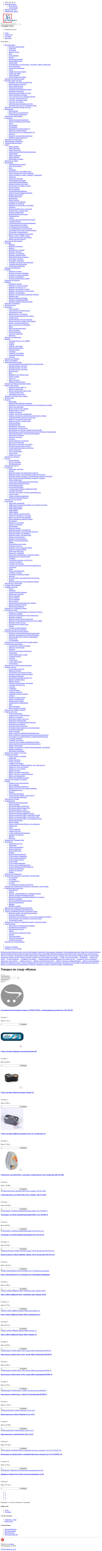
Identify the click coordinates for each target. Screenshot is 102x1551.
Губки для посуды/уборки (17, 756)
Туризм (7, 781)
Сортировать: (5, 976)
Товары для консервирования (19, 496)
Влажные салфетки (15, 617)
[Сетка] (3, 974)
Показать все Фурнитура (13, 874)
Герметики (12, 48)
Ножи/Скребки (14, 200)
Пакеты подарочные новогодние (20, 391)
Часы (10, 704)
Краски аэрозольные (16, 59)
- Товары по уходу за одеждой (86, 959)
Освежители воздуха (16, 88)
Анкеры (11, 343)
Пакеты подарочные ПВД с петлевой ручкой (24, 817)
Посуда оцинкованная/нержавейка (20, 901)
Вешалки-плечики (15, 671)
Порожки (12, 649)
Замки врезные (14, 146)
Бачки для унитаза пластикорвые (20, 517)
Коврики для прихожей (17, 293)
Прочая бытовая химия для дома (20, 93)
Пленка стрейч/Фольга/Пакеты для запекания (24, 824)
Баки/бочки (13, 401)
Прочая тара (13, 826)
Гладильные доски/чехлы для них (20, 672)
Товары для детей (15, 455)
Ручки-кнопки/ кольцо (16, 860)
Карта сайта (9, 1521)
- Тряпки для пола (24, 961)
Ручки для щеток (14, 761)
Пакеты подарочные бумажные (19, 811)
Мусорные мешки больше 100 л (19, 808)
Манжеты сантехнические (18, 539)
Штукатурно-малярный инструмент (21, 234)
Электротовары (10, 924)
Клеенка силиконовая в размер (19, 278)
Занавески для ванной (16, 523)
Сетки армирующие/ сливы (18, 655)
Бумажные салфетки (16, 613)
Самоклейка (13, 653)
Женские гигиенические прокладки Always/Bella (25, 621)
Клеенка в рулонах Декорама (18, 273)
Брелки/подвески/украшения (18, 120)
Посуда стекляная (15, 462)
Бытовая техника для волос (18, 366)
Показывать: (5, 979)
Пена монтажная (14, 66)
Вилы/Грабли (13, 890)
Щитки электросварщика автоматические (19, 909)
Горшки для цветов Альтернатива (20, 414)
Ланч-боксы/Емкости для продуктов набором (24, 433)
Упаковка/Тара (10, 801)
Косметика (8, 307)
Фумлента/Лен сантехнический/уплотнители (24, 578)
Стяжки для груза (15, 831)
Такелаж (12, 357)
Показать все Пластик (12, 457)
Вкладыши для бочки (16, 469)
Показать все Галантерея (13, 139)
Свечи (11, 70)
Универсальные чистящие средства (21, 104)
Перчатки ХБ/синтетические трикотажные (23, 637)
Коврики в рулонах (15, 284)
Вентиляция (9, 109)
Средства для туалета (16, 102)
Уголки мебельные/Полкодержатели (21, 867)
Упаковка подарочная (16, 835)
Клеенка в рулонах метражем (19, 275)
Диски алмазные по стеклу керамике (21, 173)
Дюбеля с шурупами (16, 346)
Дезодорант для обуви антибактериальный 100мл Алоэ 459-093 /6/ (24, 1215)
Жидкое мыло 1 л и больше (18, 314)
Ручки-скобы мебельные (17, 863)
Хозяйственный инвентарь (14, 888)
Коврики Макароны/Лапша (18, 298)
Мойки (11, 542)
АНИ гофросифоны (15, 508)
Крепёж (7, 339)
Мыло (11, 326)
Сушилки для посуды (16, 740)
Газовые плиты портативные (18, 783)
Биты (10, 168)
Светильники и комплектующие (20, 933)
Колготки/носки (10, 305)
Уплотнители (13, 663)
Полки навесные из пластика (19, 441)
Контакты (8, 38)
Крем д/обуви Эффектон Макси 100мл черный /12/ (19, 1334)
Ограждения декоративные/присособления (23, 482)
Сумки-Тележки (14, 690)
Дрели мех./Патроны (16, 178)
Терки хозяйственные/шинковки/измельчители (25, 744)
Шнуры (11, 836)
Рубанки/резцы (14, 216)
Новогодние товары (11, 385)
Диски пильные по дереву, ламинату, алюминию (25, 175)
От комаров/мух (14, 881)
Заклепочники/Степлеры (17, 180)
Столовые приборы (15, 738)
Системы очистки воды (17, 685)
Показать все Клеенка (12, 280)
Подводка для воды (15, 546)
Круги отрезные (14, 189)
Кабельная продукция (16, 929)
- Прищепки (83, 957)
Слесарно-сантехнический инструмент (22, 219)
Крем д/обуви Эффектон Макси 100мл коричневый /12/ (20, 1314)
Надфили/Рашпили (15, 196)
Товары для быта (10, 667)
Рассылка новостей (11, 1534)
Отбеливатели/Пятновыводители (20, 89)
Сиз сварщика (13, 640)
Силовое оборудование (13, 585)
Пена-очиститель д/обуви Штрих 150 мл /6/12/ (17, 1434)
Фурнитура (8, 842)
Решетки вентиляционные (18, 114)
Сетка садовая (13, 494)
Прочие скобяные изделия (17, 605)
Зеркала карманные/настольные (19, 121)
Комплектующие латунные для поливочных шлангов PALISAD (30, 476)
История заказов (10, 1531)
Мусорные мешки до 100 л (18, 810)
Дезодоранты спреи (15, 312)
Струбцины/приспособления (18, 227)
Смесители (12, 567)
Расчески (12, 134)
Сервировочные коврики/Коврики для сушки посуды (27, 765)
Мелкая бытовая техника (13, 362)
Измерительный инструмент (18, 184)
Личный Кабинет (11, 1529)
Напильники (13, 198)
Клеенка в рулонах (15, 271)
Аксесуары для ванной (16, 503)
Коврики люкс (14, 296)
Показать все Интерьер (12, 268)
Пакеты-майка (14, 822)
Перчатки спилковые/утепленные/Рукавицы (24, 635)
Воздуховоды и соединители (18, 113)
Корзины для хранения (16, 253)
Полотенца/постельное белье (18, 624)
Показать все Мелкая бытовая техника (18, 384)
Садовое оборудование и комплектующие (23, 489)
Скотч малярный (14, 829)
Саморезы (12, 351)
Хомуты (11, 580)
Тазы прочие (13, 453)
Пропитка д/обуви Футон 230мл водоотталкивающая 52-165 (22, 1474)
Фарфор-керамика (15, 464)
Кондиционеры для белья (17, 84)
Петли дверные (14, 597)
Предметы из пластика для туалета (20, 444)
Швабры (12, 904)
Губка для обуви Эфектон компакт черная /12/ (17, 1092)
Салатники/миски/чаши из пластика (21, 448)
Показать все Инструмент (13, 241)
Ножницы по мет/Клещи (17, 202)
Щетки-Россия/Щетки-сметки (19, 778)
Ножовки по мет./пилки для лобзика (21, 205)
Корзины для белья (15, 252)
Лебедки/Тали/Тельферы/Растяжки (20, 193)
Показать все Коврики (12, 303)
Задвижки (12, 590)
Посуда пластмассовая (16, 442)
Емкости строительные (16, 647)
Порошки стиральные (16, 91)
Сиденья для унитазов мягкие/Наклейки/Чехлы (25, 565)
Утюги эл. (12, 378)
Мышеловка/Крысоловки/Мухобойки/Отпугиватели (26, 897)
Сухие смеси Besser (15, 662)
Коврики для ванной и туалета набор (21, 291)
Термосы (12, 696)
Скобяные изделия (11, 587)
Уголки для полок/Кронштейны (19, 865)
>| (5, 1499)
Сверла (11, 218)
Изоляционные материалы (18, 927)
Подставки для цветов (16, 260)
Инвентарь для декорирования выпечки (22, 722)
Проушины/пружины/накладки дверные (22, 603)
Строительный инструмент (18, 225)
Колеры (11, 57)
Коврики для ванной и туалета (19, 289)
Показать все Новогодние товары (16, 396)
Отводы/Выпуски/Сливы (17, 544)
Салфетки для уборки (16, 763)
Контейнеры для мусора (17, 426)
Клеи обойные (14, 55)
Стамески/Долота (15, 221)
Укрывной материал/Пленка (18, 498)
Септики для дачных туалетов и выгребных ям (25, 492)
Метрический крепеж (16, 348)
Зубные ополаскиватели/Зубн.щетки (21, 316)
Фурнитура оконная (15, 870)
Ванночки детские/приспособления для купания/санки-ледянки (30, 405)
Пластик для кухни (15, 437)
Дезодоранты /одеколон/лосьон (19, 310)
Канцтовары (13, 125)
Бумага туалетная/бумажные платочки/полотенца (25, 612)
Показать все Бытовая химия (14, 79)
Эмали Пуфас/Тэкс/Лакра (17, 77)
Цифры (11, 872)
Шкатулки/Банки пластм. (17, 708)
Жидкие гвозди (14, 52)
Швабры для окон (15, 906)
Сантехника (9, 501)
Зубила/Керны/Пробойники (18, 182)
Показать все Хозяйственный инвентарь (18, 908)
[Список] (1, 974)
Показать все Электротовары (15, 942)
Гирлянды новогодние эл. (17, 387)
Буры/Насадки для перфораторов (20, 171)
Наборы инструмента (16, 195)
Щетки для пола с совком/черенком (21, 774)
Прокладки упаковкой (16, 553)
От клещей (12, 879)
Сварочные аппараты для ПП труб (20, 560)
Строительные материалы (13, 644)
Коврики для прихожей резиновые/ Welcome (24, 294)
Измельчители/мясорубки (17, 720)
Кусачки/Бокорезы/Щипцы (18, 191)
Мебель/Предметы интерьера (18, 257)
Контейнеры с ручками (17, 250)
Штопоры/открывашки (16, 751)
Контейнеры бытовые (16, 676)
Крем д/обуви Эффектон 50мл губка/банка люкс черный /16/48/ (23, 1294)
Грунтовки (12, 50)
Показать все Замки (11, 161)
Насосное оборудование (17, 915)
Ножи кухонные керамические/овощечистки (24, 733)
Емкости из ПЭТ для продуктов (19, 421)
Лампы (11, 931)
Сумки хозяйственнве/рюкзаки (19, 833)
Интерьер (8, 243)
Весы (10, 373)
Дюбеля (11, 344)
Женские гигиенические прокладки (21, 619)
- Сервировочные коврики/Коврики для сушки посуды (55, 959)
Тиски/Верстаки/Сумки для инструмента (23, 230)
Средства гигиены (11, 610)
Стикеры (12, 658)
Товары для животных (16, 699)
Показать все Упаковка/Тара (14, 840)
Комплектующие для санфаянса (19, 533)
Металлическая (14, 460)
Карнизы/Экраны (15, 528)
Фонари (11, 934)
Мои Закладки (10, 1533)
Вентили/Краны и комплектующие (21, 519)
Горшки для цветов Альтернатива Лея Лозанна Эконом (27, 416)
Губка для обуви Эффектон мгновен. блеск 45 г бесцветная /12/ (23, 1134)
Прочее (11, 626)
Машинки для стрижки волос (19, 375)
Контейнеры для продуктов (18, 428)
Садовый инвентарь (15, 490)
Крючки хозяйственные (17, 679)
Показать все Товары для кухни (15, 753)
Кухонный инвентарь (16, 729)
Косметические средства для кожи (20, 319)
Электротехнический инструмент (20, 237)
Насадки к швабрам (15, 899)
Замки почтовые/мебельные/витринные (22, 152)
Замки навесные (14, 148)
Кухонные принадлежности (18, 726)
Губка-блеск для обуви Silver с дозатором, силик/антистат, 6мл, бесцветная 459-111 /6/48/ (32, 1175)
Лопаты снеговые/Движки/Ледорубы (21, 895)
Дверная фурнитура (15, 843)
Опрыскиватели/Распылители (19, 483)
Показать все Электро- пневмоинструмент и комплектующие (26, 922)
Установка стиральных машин (19, 574)
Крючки (11, 852)
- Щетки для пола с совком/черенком (67, 961)
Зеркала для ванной (15, 524)
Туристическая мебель (16, 794)
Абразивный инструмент (17, 164)
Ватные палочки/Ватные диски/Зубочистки (23, 615)
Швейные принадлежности (18, 137)
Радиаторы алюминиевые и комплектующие (24, 555)
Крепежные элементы (16, 594)
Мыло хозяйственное (16, 86)
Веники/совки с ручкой (17, 410)
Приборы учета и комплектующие (20, 548)
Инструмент (9, 162)
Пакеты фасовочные (16, 820)
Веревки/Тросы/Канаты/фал (18, 802)
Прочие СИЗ (13, 638)
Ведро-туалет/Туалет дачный (18, 408)
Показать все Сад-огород (13, 499)
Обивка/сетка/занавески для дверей (21, 683)
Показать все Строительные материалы (18, 665)
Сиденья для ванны (15, 562)
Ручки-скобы (13, 861)
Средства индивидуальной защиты (17, 631)
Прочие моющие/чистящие (18, 95)
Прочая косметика (15, 332)
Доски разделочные (15, 713)
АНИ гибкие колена (16, 507)
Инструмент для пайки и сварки (20, 186)
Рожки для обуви (14, 760)
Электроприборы (15, 936)
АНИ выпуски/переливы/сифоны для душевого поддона (28, 505)
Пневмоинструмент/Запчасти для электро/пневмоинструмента (30, 917)
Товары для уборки (11, 754)
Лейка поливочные (15, 480)
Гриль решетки (14, 785)
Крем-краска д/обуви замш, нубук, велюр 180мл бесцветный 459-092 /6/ (26, 1354)
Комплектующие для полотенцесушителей (23, 531)
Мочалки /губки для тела (17, 622)
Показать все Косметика (13, 337)
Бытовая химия (10, 45)
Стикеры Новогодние (16, 392)
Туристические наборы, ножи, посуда (21, 795)
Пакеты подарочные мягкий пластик (21, 813)
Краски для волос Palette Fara (18, 323)
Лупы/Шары (13, 127)
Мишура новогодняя (16, 389)
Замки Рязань (13, 154)
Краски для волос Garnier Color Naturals (22, 321)
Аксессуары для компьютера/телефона (22, 925)
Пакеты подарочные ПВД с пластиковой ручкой (25, 819)
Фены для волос (14, 380)
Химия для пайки (15, 73)
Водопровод (13, 521)
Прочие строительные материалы (20, 651)
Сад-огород (9, 467)
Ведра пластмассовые (16, 407)
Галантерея (8, 118)
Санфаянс (12, 558)
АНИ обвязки (13, 510)
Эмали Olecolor (14, 75)
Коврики (8, 282)
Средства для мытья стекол (18, 100)
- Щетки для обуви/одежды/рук (43, 961)
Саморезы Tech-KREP (16, 353)
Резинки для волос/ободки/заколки (20, 136)
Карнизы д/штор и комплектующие (21, 674)
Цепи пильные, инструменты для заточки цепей (25, 918)
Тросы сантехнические (16, 571)
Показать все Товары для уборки (16, 779)
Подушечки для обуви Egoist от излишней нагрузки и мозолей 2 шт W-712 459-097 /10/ (31, 1454)
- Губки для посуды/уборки (68, 957)
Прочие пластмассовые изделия (19, 446)
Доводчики (12, 845)
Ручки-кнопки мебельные (17, 858)
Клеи (10, 54)
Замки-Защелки (14, 157)
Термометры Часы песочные (18, 694)
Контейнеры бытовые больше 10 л (20, 678)
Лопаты (11, 892)
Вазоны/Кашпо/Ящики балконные (20, 403)
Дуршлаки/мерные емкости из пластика (22, 417)
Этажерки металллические (18, 264)
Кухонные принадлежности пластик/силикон (24, 728)
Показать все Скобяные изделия (15, 608)
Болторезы (12, 170)
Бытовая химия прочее (16, 47)
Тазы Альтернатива (15, 451)
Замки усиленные (15, 155)
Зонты (11, 123)
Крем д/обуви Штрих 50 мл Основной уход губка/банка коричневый (25, 1274)
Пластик (8, 400)
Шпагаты (12, 838)
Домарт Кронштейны (16, 847)
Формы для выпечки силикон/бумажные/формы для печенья (29, 747)
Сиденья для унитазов (16, 564)
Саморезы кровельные (16, 355)
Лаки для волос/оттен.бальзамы (19, 325)
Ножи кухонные (14, 731)
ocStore (11, 1544)
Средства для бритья (16, 334)
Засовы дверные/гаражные (18, 592)
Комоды (11, 248)
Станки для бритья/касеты (18, 628)
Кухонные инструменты (17, 724)
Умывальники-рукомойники (18, 703)
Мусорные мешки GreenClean (19, 806)
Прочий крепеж (14, 350)
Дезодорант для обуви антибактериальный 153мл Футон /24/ (22, 1235)
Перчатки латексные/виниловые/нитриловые (24, 633)
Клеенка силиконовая (16, 277)
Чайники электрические (17, 382)
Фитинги (12, 576)
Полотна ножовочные (16, 212)
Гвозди (11, 589)
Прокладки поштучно (16, 551)
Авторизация (13, 8)
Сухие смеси (13, 660)
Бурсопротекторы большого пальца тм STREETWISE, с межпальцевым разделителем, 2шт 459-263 (37, 1010)
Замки (7, 145)
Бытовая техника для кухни (18, 369)
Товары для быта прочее (17, 697)
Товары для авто (14, 957)
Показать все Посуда (12, 466)
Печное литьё (9, 398)
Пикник (11, 792)
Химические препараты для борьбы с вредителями (22, 876)
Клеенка (7, 269)
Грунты (11, 471)
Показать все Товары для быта (15, 710)
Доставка (8, 36)
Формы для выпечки (16, 745)
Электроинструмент (16, 920)
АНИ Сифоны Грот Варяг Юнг (19, 514)
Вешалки (12, 244)
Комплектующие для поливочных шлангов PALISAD (27, 474)
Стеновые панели (15, 656)
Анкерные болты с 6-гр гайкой (19, 341)
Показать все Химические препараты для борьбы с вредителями (27, 886)
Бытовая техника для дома (18, 367)
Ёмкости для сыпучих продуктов (20, 419)
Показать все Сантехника (13, 583)
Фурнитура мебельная (16, 868)
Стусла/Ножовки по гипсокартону (20, 228)
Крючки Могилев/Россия (17, 854)
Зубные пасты (13, 318)
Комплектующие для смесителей (20, 535)
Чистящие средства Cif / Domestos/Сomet (22, 105)
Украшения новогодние (17, 394)
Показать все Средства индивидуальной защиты (21, 642)
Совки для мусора (15, 449)
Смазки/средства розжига (17, 72)
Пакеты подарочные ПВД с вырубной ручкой (24, 815)
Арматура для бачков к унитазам (20, 515)
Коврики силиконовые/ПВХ (18, 300)
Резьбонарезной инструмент (18, 214)
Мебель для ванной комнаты (18, 540)
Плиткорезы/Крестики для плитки (20, 209)
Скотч (11, 827)
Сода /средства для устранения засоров (22, 96)
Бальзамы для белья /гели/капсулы (20, 82)
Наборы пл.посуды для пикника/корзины (23, 788)
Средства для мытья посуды (18, 98)
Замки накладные (15, 150)
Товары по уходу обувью (17, 769)
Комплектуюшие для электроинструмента (23, 913)
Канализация (13, 526)
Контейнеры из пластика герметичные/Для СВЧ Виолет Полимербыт (32, 432)
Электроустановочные (16, 938)
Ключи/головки (14, 187)
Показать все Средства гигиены (15, 630)
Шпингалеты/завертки (16, 606)
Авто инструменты (15, 166)
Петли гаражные (14, 596)
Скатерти (12, 687)
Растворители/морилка (16, 68)
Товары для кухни (11, 712)
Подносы (12, 439)
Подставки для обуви (16, 259)
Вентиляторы (13, 111)
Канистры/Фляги (14, 423)
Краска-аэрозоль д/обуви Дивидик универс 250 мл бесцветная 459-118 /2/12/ (28, 1254)
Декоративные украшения (14, 141)
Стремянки (12, 688)
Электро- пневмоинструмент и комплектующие (21, 911)
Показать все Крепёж (12, 359)
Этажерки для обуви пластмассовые (21, 262)
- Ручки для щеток (12, 959)
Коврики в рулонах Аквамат (18, 285)
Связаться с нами (10, 1519)
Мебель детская (14, 681)
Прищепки (12, 758)
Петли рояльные (14, 599)
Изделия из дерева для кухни (18, 719)
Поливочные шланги (16, 485)
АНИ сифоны (13, 512)
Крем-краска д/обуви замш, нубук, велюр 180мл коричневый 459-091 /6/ (26, 1374)
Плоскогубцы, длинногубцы (18, 211)
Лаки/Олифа (13, 63)
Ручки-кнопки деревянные (18, 856)
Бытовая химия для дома (13, 80)
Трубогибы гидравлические (18, 232)
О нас (7, 33)
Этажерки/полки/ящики (17, 266)
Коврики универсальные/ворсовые (20, 301)
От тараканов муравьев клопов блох (21, 884)
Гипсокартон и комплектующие (19, 646)
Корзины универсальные (17, 255)
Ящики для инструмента (17, 239)
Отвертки (12, 207)
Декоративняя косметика (13, 143)
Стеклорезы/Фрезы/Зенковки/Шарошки (22, 223)
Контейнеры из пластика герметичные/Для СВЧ (25, 430)
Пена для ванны (14, 330)
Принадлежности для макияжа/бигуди (22, 132)
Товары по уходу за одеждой (18, 767)
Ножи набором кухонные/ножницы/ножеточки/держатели (28, 735)
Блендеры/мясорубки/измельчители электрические (26, 364)
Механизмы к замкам (16, 159)
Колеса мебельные (15, 851)
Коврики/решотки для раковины (20, 530)
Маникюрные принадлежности (19, 129)
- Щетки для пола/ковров (90, 961)
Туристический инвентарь (18, 797)
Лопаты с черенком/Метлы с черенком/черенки (25, 893)
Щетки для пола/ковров (17, 776)
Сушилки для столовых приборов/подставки (24, 742)
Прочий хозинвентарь (16, 902)
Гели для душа (14, 309)
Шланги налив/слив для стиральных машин (24, 581)
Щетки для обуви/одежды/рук (19, 772)
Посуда (7, 458)
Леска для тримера (11, 360)
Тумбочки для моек (15, 572)
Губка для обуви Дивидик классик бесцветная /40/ (19, 1051)
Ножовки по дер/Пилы (16, 203)
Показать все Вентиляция (13, 116)
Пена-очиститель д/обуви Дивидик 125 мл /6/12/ (18, 1414)
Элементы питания (15, 940)
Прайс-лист (9, 34)
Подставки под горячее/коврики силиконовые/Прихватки (28, 737)
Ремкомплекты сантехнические (19, 556)
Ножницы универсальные (17, 130)
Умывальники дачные (16, 701)
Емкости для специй (16, 717)
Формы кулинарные (15, 749)
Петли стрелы (13, 601)
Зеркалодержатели (15, 849)
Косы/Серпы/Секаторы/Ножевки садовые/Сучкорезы (27, 478)
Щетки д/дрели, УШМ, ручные (19, 236)
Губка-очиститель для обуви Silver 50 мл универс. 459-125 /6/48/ (23, 1195)
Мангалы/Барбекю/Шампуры (19, 786)
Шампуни (12, 335)
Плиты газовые (14, 376)
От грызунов (13, 877)
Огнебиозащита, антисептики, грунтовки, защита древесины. (30, 64)
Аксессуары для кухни (16, 669)
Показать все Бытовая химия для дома (18, 107)
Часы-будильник (14, 706)
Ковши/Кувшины (15, 425)
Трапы (11, 569)
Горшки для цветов (15, 412)
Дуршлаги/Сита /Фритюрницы (19, 715)
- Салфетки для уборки (27, 959)
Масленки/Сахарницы (16, 435)
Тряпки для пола (14, 770)
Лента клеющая (14, 804)
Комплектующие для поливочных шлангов (23, 473)
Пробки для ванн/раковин (17, 549)
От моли (12, 883)
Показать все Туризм (12, 799)
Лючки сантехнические (17, 537)
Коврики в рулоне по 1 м (17, 287)
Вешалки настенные (16, 246)
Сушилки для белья (15, 692)
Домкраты (12, 177)
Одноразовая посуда (16, 790)
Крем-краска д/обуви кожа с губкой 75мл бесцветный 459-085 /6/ (24, 1394)
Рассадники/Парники (16, 487)
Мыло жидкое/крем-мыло (17, 328)
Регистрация (13, 6)
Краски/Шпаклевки (15, 61)
